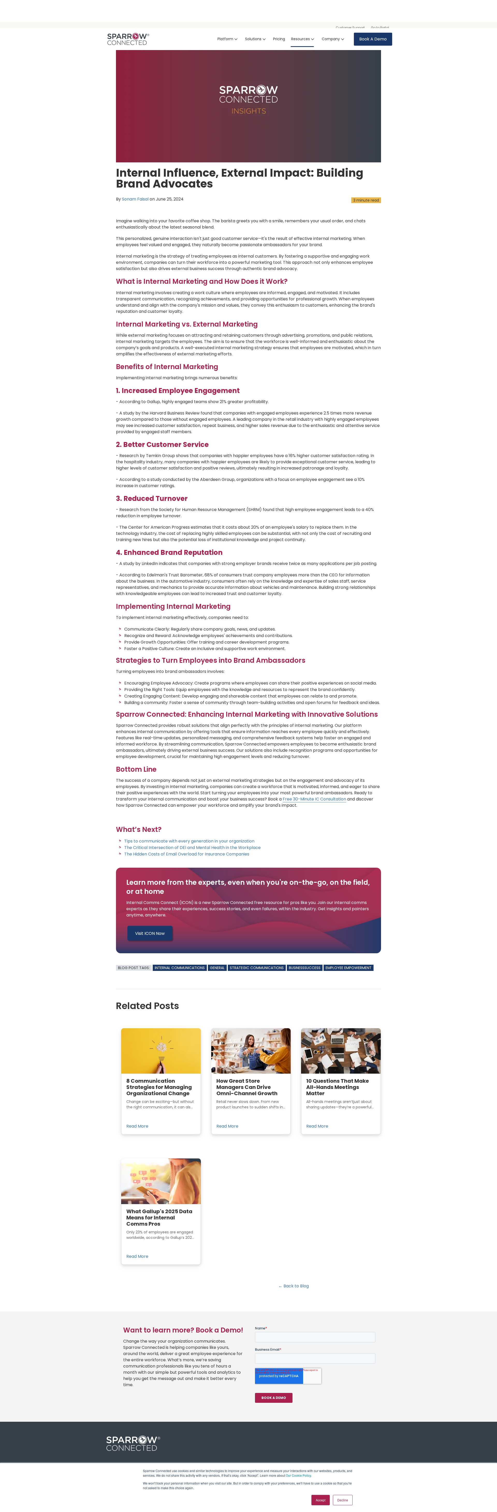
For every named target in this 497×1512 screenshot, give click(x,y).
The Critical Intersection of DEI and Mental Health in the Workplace (192, 848)
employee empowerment (348, 967)
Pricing (279, 39)
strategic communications (257, 967)
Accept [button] (320, 1500)
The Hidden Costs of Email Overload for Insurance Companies (186, 854)
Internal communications (180, 967)
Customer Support (350, 27)
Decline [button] (342, 1500)
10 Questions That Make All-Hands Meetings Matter (337, 1087)
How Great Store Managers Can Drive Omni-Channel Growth (246, 1087)
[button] (228, 39)
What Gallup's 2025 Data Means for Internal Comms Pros (159, 1217)
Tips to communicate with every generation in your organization (189, 841)
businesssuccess (304, 967)
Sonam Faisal (135, 199)
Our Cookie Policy (298, 1475)
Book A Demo (373, 39)
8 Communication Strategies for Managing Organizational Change (159, 1087)
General (217, 967)
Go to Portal (380, 27)
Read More (137, 1126)
